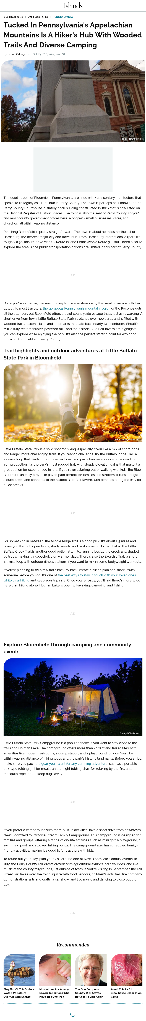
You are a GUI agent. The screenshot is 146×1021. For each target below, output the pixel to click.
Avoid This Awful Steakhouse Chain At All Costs (126, 993)
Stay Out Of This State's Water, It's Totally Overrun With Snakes (19, 993)
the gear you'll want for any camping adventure (71, 763)
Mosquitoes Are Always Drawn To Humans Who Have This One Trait (54, 993)
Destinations (13, 17)
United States (38, 17)
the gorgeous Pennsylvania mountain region (76, 308)
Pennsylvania (63, 17)
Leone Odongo (16, 54)
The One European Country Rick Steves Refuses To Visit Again (89, 993)
